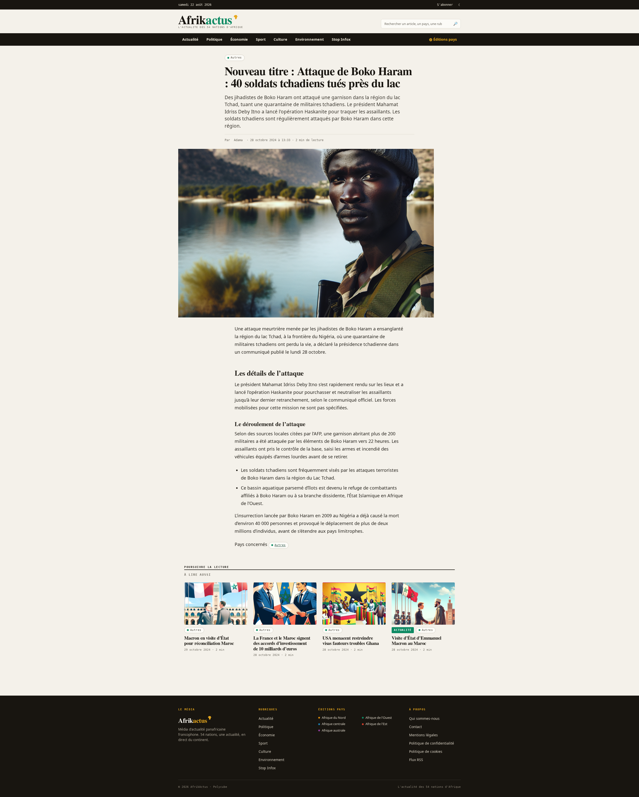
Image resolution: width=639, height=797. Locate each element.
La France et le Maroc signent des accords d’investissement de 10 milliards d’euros (281, 643)
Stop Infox (341, 39)
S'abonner (445, 4)
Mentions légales (423, 735)
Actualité (190, 39)
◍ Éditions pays (443, 39)
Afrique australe (333, 730)
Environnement (309, 39)
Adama (238, 140)
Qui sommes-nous (424, 718)
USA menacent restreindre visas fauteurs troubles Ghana (350, 640)
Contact (415, 726)
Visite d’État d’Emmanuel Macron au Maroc (416, 640)
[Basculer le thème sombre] (459, 4)
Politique (214, 39)
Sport (261, 39)
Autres (236, 57)
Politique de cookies (425, 751)
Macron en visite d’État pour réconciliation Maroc (209, 640)
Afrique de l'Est (376, 724)
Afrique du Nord (334, 717)
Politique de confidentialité (431, 743)
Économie (239, 39)
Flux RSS (416, 759)
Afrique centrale (333, 724)
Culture (280, 39)
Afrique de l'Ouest (378, 717)
